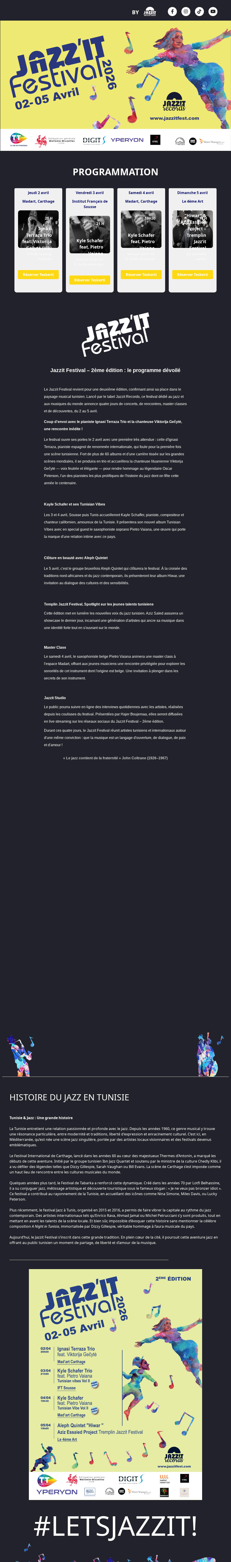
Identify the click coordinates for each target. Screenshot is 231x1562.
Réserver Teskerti (38, 274)
